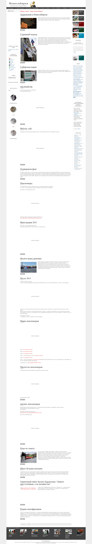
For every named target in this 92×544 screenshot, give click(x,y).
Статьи (42, 7)
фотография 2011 (76, 94)
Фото (54, 7)
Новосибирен (49, 540)
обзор (81, 79)
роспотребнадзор (76, 85)
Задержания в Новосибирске (33, 14)
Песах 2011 (25, 278)
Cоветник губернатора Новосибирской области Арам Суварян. (78, 153)
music (74, 68)
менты (77, 77)
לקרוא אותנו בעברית (81, 35)
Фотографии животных (13, 103)
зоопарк (76, 74)
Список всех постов (13, 82)
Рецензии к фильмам (10, 536)
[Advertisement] (53, 4)
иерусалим (79, 74)
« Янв (74, 52)
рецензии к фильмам (77, 82)
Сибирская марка (28, 66)
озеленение (75, 80)
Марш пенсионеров (29, 320)
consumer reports (79, 65)
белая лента (81, 69)
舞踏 (74, 97)
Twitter (11, 61)
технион (81, 85)
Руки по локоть (27, 448)
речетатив (75, 84)
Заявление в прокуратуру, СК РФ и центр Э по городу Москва (78, 149)
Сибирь (47, 8)
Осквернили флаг (28, 168)
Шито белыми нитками (31, 468)
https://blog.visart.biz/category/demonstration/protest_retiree (31, 218)
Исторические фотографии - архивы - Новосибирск (67, 537)
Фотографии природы (13, 138)
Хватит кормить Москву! (45, 536)
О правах (79, 128)
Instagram (12, 66)
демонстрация (77, 73)
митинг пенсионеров (30, 403)
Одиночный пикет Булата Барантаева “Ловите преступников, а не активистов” (42, 482)
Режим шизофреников (30, 509)
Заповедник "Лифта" (81, 12)
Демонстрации (9, 8)
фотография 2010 (77, 93)
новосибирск (76, 79)
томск (74, 86)
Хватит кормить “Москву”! (77, 160)
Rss (11, 58)
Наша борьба (35, 8)
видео (74, 70)
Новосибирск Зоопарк (81, 17)
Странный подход (28, 34)
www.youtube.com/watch (27, 349)
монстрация (81, 77)
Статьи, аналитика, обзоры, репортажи (34, 536)
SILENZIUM (26, 86)
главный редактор (11, 69)
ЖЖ (11, 63)
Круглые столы (79, 535)
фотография (77, 91)
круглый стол (80, 76)
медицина (74, 77)
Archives (75, 162)
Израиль (65, 8)
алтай (77, 69)
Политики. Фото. (80, 57)
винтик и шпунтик (77, 71)
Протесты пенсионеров (31, 366)
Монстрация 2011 (28, 222)
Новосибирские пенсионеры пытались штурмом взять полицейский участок (78, 139)
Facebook (12, 59)
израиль (74, 75)
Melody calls (26, 128)
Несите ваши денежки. (31, 258)
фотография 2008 (76, 92)
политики (79, 80)
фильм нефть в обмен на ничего (76, 7)
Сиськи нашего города (78, 168)
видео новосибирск (79, 70)
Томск (13, 126)
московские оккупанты (76, 78)
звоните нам (13, 67)
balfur (74, 65)
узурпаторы (77, 86)
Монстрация (28, 7)
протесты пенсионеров (78, 81)
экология (81, 96)
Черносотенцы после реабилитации (78, 146)
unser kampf (78, 68)
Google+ (12, 62)
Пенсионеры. (26, 183)
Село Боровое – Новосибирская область (78, 143)
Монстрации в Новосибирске (56, 536)
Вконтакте (12, 64)
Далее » (22, 62)
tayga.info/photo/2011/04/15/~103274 (34, 362)
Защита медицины (20, 7)
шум (79, 96)
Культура (58, 8)
